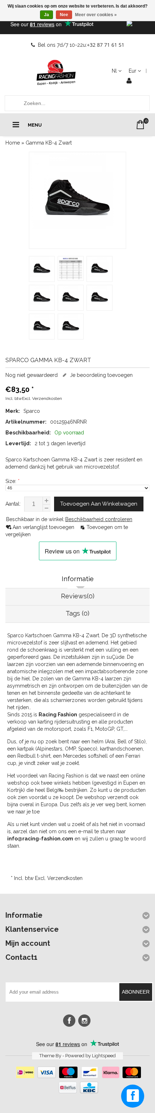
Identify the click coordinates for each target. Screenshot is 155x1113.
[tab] (77, 579)
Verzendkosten (47, 398)
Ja (46, 14)
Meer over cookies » (96, 14)
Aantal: (13, 504)
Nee (64, 14)
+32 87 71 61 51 (105, 44)
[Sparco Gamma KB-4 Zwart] (77, 200)
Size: (12, 481)
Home (12, 143)
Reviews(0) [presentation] (77, 596)
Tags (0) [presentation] (77, 613)
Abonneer (136, 992)
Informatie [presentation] (78, 579)
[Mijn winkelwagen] (140, 124)
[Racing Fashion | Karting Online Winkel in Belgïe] (56, 72)
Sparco (31, 411)
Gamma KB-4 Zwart (49, 143)
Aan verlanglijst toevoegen (44, 527)
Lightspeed (104, 1055)
